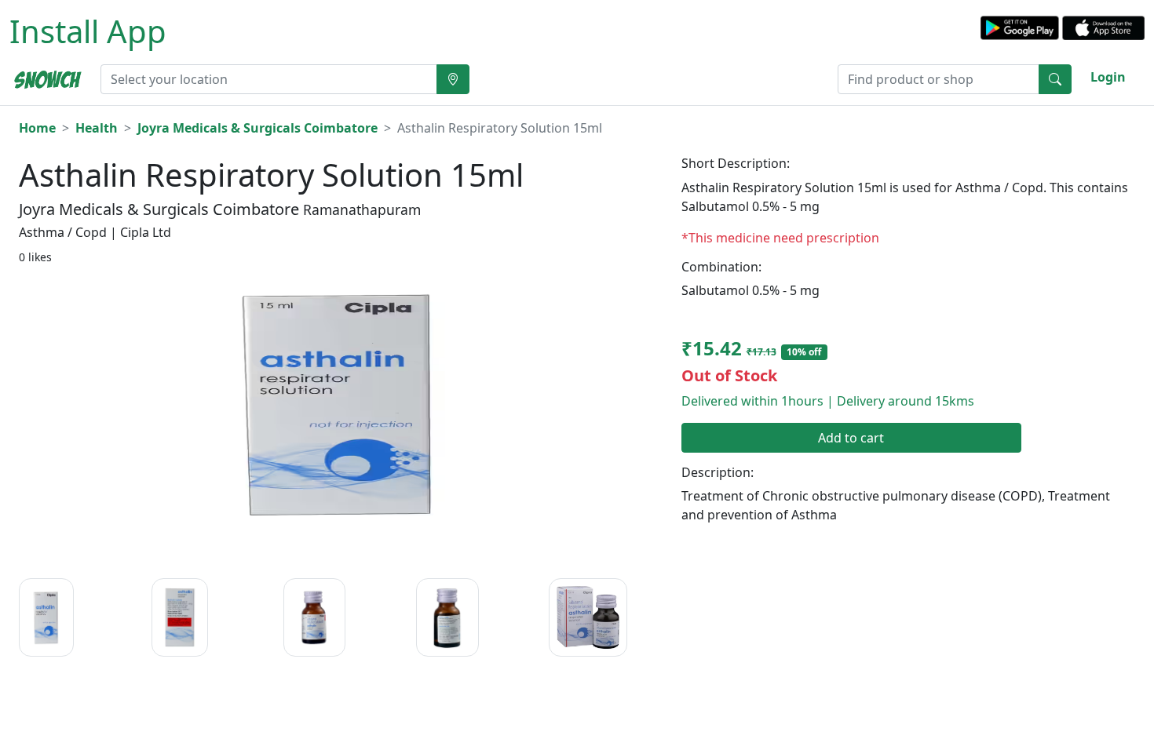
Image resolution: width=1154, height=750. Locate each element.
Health (96, 128)
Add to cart (851, 437)
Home (37, 128)
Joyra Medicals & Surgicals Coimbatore (257, 128)
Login (1108, 77)
